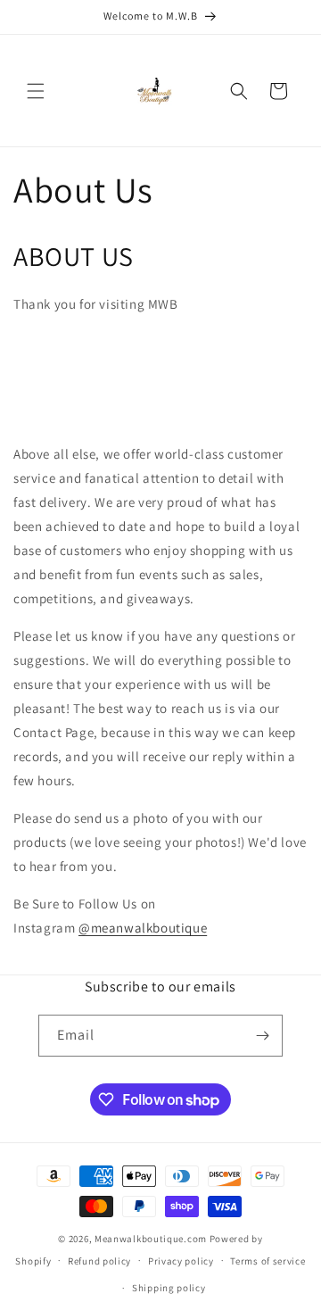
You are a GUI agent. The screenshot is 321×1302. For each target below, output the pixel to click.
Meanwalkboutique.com (151, 1238)
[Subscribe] (262, 1036)
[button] (35, 91)
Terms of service (267, 1261)
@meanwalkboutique (142, 927)
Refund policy (99, 1261)
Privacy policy (181, 1261)
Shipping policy (169, 1287)
